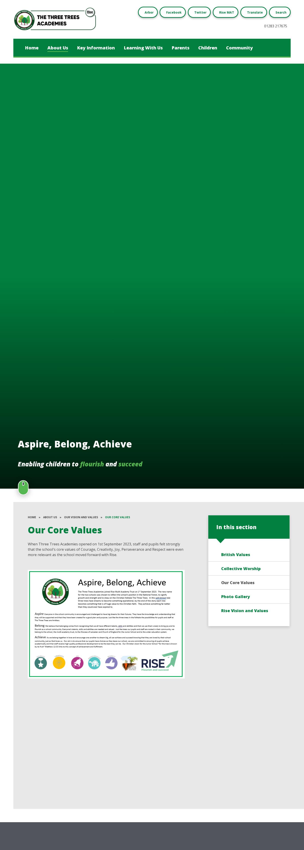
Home (32, 517)
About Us (50, 517)
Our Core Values (117, 517)
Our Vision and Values (81, 517)
